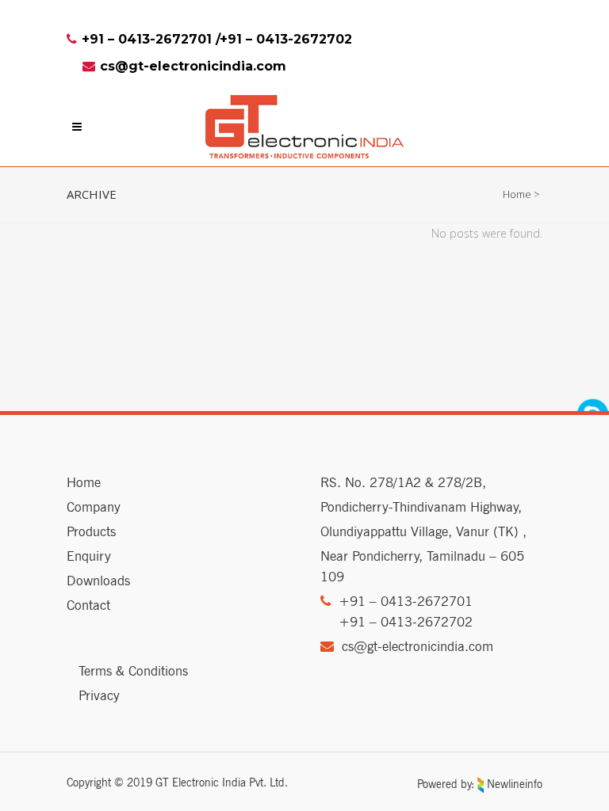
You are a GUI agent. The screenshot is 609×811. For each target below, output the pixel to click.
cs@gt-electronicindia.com (193, 66)
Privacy (99, 695)
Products (91, 531)
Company (94, 507)
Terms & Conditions (133, 671)
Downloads (98, 580)
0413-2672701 (427, 601)
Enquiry (89, 556)
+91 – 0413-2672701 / (151, 39)
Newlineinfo (513, 784)
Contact (88, 605)
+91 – (360, 601)
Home (517, 194)
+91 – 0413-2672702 (286, 39)
